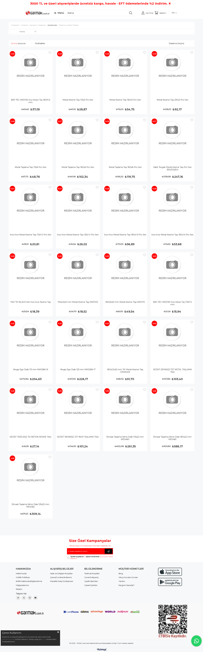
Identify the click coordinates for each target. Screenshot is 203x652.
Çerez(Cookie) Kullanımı (61, 577)
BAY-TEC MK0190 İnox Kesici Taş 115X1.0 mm (172, 303)
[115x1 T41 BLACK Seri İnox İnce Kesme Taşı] (30, 274)
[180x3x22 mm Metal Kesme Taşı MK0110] (125, 274)
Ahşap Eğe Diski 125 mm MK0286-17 (78, 369)
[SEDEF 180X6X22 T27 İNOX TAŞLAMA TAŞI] (78, 409)
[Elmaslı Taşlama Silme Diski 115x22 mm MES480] (125, 409)
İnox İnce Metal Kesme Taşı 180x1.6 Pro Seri (172, 234)
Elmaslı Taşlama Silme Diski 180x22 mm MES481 (172, 438)
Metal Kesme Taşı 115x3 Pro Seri (78, 100)
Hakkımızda (21, 573)
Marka (22, 32)
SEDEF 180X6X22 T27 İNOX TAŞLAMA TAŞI (78, 437)
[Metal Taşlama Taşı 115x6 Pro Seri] (30, 139)
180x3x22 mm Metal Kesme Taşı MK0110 (125, 302)
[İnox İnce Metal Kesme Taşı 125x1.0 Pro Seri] (78, 207)
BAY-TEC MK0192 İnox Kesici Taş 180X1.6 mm (30, 101)
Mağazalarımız (22, 585)
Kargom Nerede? (126, 585)
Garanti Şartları (90, 585)
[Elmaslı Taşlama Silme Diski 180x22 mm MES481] (172, 409)
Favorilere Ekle (50, 52)
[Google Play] (170, 582)
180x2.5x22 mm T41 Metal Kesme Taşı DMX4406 (125, 370)
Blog (121, 573)
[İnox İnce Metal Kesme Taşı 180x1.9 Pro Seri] (125, 207)
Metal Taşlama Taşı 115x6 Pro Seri (30, 167)
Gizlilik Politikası (23, 577)
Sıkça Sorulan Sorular (128, 577)
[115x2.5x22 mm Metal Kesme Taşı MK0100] (78, 274)
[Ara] (131, 13)
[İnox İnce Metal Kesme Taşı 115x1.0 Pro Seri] (30, 207)
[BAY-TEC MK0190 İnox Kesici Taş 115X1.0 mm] (172, 274)
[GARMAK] (30, 612)
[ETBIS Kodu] (173, 621)
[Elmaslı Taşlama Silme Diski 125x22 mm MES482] (30, 476)
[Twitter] (24, 598)
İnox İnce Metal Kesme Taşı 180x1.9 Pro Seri (125, 234)
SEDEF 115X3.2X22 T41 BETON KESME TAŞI (30, 437)
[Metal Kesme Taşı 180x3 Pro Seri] (125, 72)
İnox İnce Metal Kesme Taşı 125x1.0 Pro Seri (78, 234)
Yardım (122, 581)
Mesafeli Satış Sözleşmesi (61, 581)
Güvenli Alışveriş (91, 577)
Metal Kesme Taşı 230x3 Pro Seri (172, 100)
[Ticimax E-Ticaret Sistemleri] (101, 649)
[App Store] (170, 572)
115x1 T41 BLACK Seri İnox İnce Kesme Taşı (30, 302)
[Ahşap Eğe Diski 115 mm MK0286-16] (30, 341)
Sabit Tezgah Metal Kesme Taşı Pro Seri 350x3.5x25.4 (172, 168)
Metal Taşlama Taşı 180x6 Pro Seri (78, 167)
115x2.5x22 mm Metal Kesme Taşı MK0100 (78, 302)
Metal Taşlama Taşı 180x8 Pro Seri (125, 167)
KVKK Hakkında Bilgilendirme (29, 581)
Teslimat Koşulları (92, 573)
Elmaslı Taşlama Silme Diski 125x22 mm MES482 (30, 505)
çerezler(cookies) (8, 639)
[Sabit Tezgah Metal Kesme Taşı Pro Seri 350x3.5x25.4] (172, 139)
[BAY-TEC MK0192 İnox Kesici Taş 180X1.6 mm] (30, 72)
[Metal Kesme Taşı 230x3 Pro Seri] (172, 72)
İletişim (19, 589)
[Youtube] (35, 598)
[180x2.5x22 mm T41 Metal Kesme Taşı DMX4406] (125, 341)
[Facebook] (18, 598)
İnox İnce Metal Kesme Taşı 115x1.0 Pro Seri (30, 234)
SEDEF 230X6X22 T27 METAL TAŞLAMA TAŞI (172, 370)
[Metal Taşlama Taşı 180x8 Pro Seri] (125, 139)
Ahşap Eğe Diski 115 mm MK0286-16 (30, 369)
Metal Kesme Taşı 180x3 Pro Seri (125, 100)
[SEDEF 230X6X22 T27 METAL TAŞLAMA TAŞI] (172, 341)
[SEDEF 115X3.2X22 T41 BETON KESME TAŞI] (30, 409)
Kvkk (44, 639)
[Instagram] (29, 598)
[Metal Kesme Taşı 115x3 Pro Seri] (78, 72)
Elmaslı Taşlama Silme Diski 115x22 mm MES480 (125, 438)
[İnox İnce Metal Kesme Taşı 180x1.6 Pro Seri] (172, 207)
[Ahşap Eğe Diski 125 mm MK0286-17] (78, 341)
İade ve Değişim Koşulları (61, 573)
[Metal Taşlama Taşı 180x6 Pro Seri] (78, 139)
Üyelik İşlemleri (91, 581)
